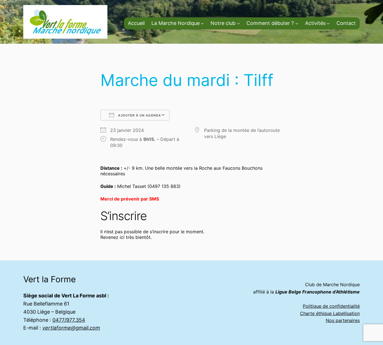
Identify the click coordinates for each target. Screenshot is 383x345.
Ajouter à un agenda (139, 115)
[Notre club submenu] (238, 23)
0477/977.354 (68, 320)
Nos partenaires (343, 320)
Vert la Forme (49, 279)
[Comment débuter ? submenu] (296, 23)
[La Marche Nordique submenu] (202, 23)
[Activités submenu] (328, 23)
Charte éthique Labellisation (330, 313)
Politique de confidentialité (331, 306)
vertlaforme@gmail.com (71, 328)
